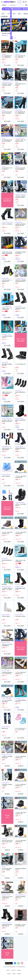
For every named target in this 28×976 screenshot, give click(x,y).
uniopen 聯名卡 (17, 9)
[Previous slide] (2, 46)
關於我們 (14, 970)
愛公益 (10, 35)
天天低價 (10, 21)
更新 (24, 966)
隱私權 (14, 973)
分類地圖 (19, 973)
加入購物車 (7, 65)
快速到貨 (10, 18)
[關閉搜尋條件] (9, 5)
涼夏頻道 (10, 23)
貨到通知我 (7, 766)
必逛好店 (10, 26)
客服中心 (8, 970)
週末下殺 (10, 29)
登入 (20, 2)
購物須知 (19, 970)
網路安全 (9, 973)
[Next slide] (12, 46)
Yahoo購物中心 (9, 2)
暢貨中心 (10, 15)
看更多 (10, 37)
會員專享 (10, 32)
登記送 (10, 12)
